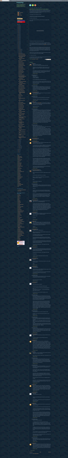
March (19, 145)
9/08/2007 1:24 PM (35, 315)
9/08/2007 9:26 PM (35, 332)
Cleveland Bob (35, 229)
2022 (18, 30)
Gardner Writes (20, 209)
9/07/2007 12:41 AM (35, 84)
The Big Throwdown (20, 102)
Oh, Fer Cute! (20, 73)
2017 (18, 36)
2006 (18, 149)
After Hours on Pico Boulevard (22, 60)
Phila (33, 63)
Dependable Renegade (20, 204)
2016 (18, 37)
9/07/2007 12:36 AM (35, 73)
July (19, 140)
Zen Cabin (19, 239)
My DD (19, 216)
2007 (18, 48)
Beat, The (19, 158)
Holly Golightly (39, 102)
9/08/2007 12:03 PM (35, 293)
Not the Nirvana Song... (21, 71)
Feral (33, 351)
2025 (18, 26)
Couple (19, 161)
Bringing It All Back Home (21, 90)
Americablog (19, 195)
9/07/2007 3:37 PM (35, 182)
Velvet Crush (19, 185)
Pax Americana (19, 222)
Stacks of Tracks (20, 125)
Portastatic (19, 173)
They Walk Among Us (21, 89)
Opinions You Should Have (21, 221)
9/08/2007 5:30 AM (35, 219)
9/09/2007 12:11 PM (35, 363)
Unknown (34, 340)
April (19, 144)
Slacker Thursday (20, 95)
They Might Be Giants (20, 184)
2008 (18, 47)
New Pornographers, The (21, 171)
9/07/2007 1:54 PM (35, 168)
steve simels (34, 212)
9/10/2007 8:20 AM (35, 417)
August (19, 139)
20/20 (18, 155)
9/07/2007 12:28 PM (35, 107)
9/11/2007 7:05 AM (35, 448)
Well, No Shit (20, 128)
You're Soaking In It (20, 78)
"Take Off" (45, 44)
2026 (18, 25)
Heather (34, 384)
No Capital (19, 218)
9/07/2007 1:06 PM (35, 123)
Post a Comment (33, 450)
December (20, 49)
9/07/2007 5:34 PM (35, 198)
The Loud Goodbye (20, 104)
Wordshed (19, 238)
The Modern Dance (20, 108)
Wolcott (19, 237)
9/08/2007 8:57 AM (35, 245)
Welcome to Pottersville (20, 235)
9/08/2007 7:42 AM (35, 227)
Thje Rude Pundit (20, 234)
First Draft (19, 208)
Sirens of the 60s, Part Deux (21, 103)
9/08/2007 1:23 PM (35, 309)
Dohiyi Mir (19, 205)
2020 (18, 32)
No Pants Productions (20, 219)
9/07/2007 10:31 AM (35, 100)
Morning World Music (21, 67)
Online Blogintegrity (20, 220)
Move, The (19, 169)
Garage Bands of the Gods (21, 65)
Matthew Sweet (20, 168)
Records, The (19, 174)
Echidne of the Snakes (20, 206)
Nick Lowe (19, 172)
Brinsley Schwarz (20, 159)
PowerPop (20, 2)
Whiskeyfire (19, 236)
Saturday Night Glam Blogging (22, 55)
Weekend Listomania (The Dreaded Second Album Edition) (21, 92)
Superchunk (19, 183)
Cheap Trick (19, 160)
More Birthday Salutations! (21, 113)
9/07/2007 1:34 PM (35, 136)
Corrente (19, 203)
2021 (18, 31)
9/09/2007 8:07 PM (35, 401)
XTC (18, 186)
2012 (18, 42)
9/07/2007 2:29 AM (35, 90)
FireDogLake (19, 207)
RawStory (19, 224)
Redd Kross (19, 175)
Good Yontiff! (20, 94)
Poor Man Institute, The (20, 223)
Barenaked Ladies (20, 157)
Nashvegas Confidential (21, 85)
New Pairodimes (20, 217)
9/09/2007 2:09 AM (35, 356)
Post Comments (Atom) (36, 453)
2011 (18, 43)
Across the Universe (20, 72)
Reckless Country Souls (21, 86)
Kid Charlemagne (35, 138)
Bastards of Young (20, 66)
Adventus (19, 194)
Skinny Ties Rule (20, 61)
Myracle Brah (19, 170)
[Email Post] (45, 59)
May (19, 143)
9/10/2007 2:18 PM (35, 441)
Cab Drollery (19, 202)
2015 (18, 38)
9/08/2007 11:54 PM (35, 338)
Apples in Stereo (20, 156)
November (20, 50)
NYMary (34, 221)
